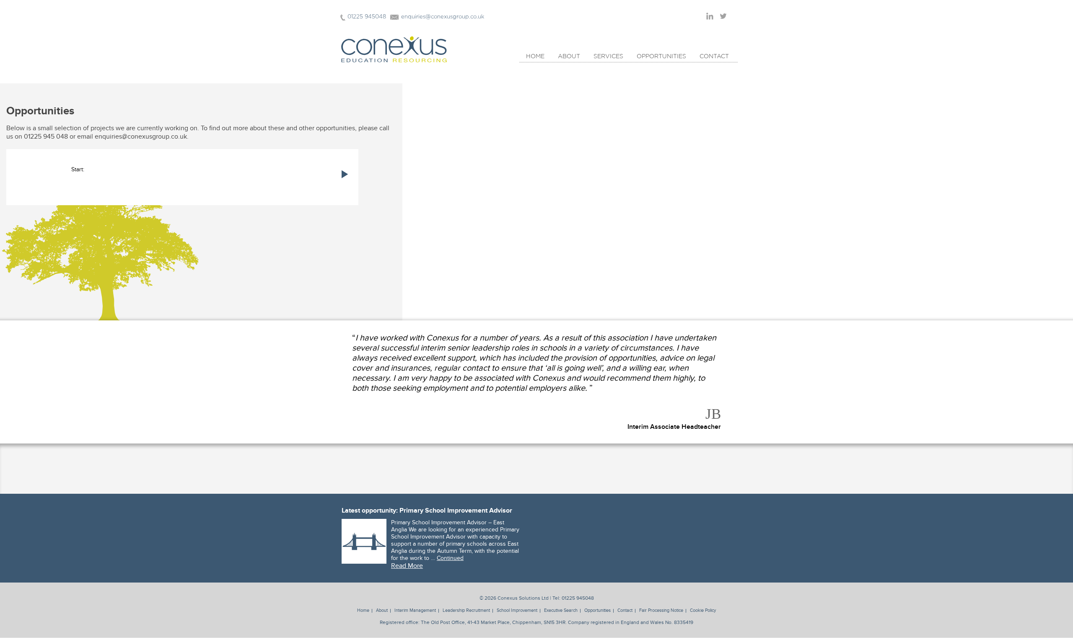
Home (535, 56)
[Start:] (182, 207)
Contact (714, 56)
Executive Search (561, 610)
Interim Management (415, 610)
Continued (450, 558)
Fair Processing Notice (661, 610)
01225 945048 (366, 17)
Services (608, 56)
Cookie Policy (703, 610)
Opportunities (661, 56)
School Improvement (517, 610)
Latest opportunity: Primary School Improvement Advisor (427, 510)
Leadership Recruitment (466, 610)
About (569, 56)
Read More (407, 566)
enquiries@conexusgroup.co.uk (442, 17)
